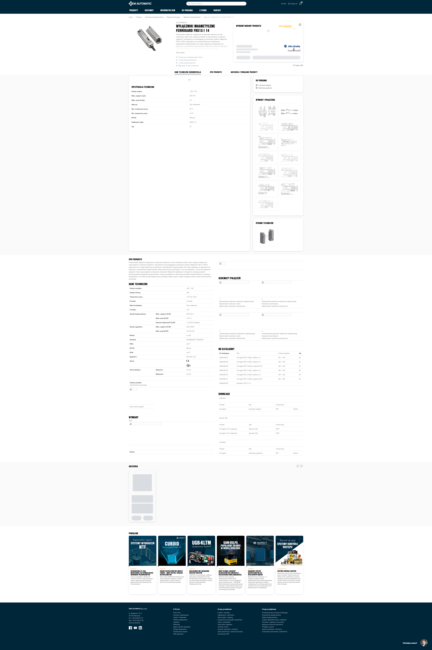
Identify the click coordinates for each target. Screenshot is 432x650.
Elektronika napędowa (225, 624)
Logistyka (176, 622)
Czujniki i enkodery (224, 613)
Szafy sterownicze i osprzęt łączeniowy (230, 632)
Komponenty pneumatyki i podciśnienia (274, 632)
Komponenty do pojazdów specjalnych (230, 620)
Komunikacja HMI (223, 634)
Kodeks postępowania (180, 620)
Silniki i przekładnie (224, 622)
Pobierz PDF (299, 65)
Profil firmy (176, 613)
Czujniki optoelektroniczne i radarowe (274, 620)
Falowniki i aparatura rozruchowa (273, 622)
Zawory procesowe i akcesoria (272, 629)
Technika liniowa (223, 627)
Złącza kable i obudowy (225, 617)
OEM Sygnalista (178, 634)
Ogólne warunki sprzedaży (181, 627)
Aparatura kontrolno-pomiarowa (272, 624)
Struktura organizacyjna (181, 615)
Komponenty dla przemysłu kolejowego (275, 613)
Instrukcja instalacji (265, 85)
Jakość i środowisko (179, 617)
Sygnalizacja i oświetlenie (226, 615)
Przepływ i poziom (268, 627)
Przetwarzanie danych (180, 632)
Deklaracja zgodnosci (265, 88)
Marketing (176, 624)
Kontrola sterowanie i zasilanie (228, 629)
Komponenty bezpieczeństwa (271, 615)
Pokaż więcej (180, 53)
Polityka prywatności (180, 629)
